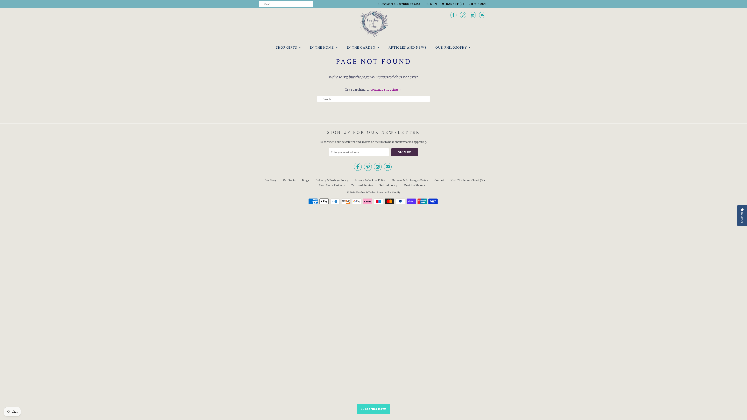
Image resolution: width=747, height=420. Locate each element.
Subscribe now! (373, 409)
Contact (439, 180)
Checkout (477, 4)
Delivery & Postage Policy (332, 180)
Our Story (271, 180)
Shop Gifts (286, 47)
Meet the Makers (414, 185)
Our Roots (289, 180)
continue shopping (384, 89)
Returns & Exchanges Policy (410, 180)
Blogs (305, 180)
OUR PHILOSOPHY (451, 47)
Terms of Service (362, 185)
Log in (431, 4)
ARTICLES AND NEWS (407, 47)
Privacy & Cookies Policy (370, 180)
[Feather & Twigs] (373, 24)
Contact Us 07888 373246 (399, 4)
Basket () (454, 4)
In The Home (322, 47)
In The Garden (361, 47)
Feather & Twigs (366, 192)
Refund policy (388, 185)
